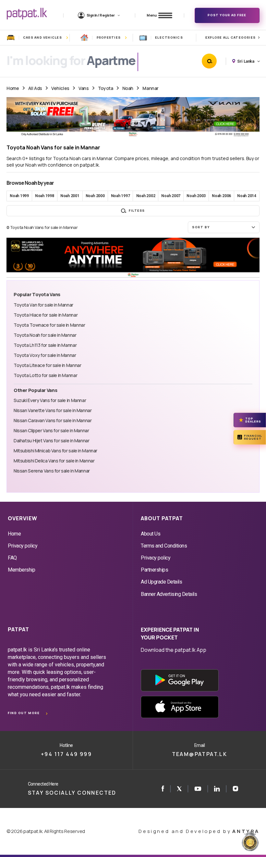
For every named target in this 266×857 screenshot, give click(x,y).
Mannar (150, 88)
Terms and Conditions (164, 546)
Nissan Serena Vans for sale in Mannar (52, 471)
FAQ (12, 558)
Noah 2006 (221, 196)
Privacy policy (22, 546)
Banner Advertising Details (169, 594)
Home (12, 88)
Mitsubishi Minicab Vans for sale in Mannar (55, 450)
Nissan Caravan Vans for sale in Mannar (53, 420)
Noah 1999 (19, 196)
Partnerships (154, 570)
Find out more (24, 713)
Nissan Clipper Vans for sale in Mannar (51, 430)
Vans (84, 88)
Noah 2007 (170, 196)
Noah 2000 (95, 196)
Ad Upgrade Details (161, 582)
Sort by (201, 227)
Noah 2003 (196, 196)
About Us (150, 534)
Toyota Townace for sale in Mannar (49, 325)
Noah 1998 (44, 196)
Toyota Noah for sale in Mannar (45, 335)
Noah (127, 88)
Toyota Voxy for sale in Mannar (45, 355)
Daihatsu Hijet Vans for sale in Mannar (52, 440)
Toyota (105, 88)
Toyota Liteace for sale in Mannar (47, 365)
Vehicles (60, 88)
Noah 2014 (246, 196)
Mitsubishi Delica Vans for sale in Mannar (54, 461)
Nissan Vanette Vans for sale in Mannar (53, 410)
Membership (21, 570)
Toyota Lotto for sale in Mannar (45, 375)
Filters (137, 210)
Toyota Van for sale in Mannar (43, 305)
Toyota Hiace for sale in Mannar (46, 315)
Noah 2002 (145, 196)
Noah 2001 (69, 196)
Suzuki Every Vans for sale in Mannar (50, 400)
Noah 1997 (120, 196)
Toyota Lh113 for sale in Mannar (45, 345)
